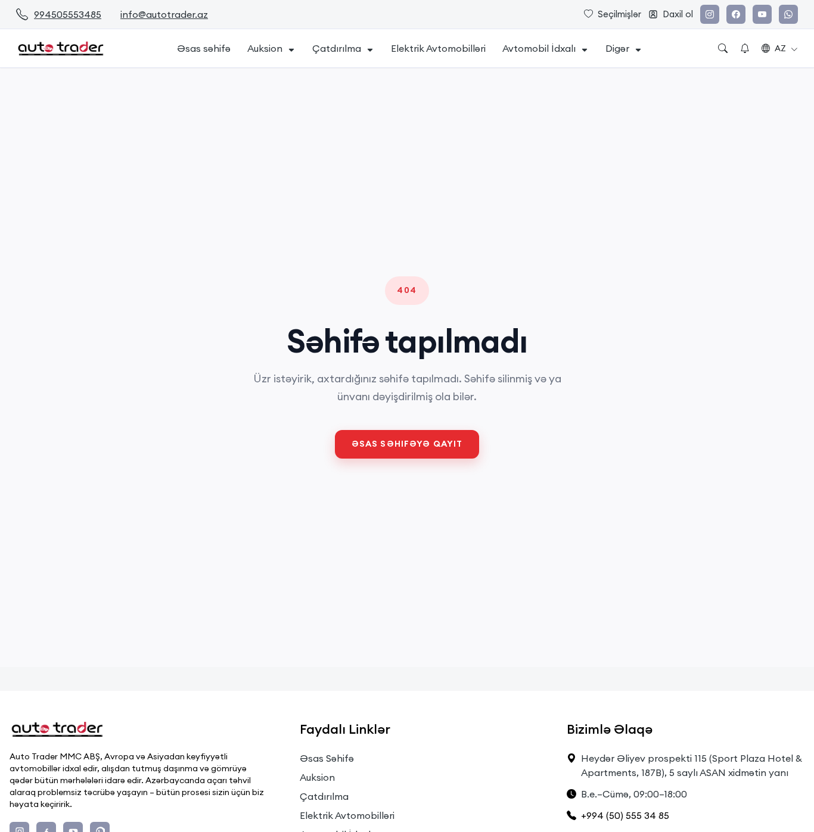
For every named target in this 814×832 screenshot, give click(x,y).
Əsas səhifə (204, 48)
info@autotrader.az (164, 14)
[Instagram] (709, 14)
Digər (617, 48)
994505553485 (67, 14)
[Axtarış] (722, 48)
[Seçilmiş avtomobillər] (744, 48)
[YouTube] (762, 14)
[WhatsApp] (788, 14)
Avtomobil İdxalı (539, 48)
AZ (780, 48)
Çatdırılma (336, 48)
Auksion (264, 48)
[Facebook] (735, 14)
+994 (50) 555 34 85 (625, 815)
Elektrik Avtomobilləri (438, 48)
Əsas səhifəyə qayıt (407, 443)
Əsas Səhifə (327, 758)
